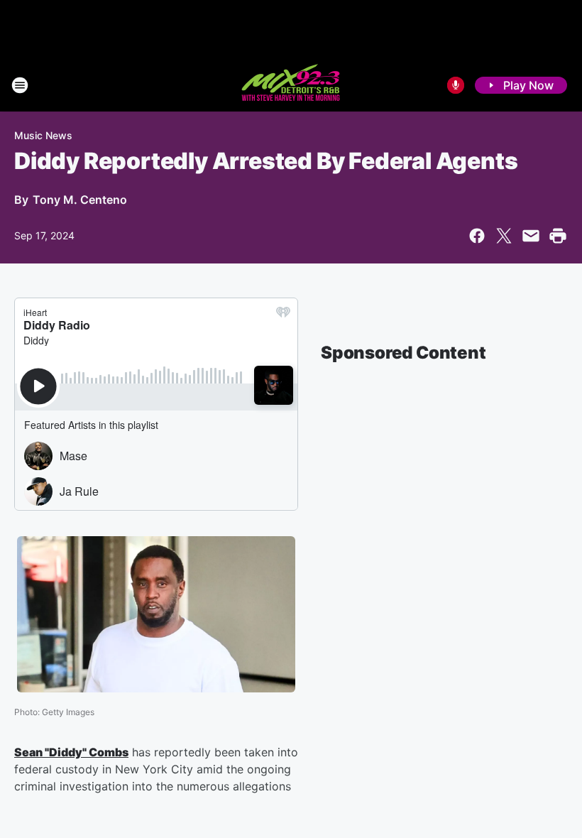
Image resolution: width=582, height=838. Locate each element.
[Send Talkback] (455, 85)
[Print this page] (558, 236)
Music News (43, 135)
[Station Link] (291, 85)
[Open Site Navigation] (19, 85)
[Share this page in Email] (531, 236)
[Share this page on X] (504, 236)
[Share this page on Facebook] (477, 236)
